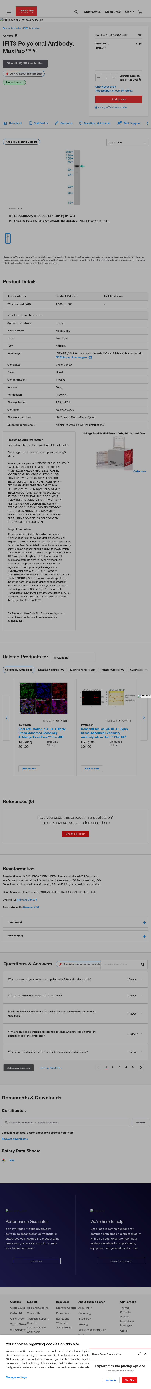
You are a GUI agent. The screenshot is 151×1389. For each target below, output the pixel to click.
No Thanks (111, 1380)
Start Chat (129, 1380)
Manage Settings (16, 1377)
